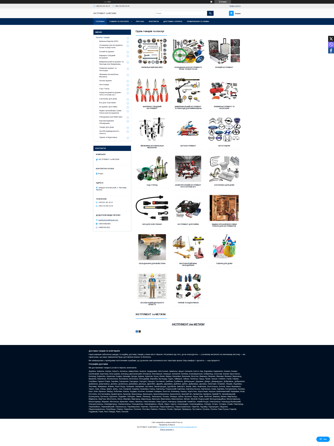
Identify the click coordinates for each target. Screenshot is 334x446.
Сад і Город (152, 185)
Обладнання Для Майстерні (152, 263)
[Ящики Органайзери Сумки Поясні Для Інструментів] (224, 208)
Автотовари (224, 146)
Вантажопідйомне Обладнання (188, 264)
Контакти (154, 21)
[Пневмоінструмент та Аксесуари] (224, 90)
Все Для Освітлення (152, 224)
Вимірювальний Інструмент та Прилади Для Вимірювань (188, 107)
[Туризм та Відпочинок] (188, 286)
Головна (100, 21)
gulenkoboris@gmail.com (108, 220)
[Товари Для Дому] (224, 247)
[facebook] (137, 332)
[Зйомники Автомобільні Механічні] (152, 130)
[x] (140, 332)
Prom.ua (179, 422)
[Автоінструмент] (188, 130)
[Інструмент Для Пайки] (188, 208)
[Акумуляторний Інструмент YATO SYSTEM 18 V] (188, 169)
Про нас (140, 21)
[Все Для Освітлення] (152, 208)
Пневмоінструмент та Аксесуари (224, 107)
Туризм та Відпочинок (188, 303)
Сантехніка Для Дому (224, 185)
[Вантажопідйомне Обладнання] (188, 247)
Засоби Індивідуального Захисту (152, 304)
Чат (325, 439)
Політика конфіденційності (187, 427)
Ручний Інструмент (224, 67)
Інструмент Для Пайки (188, 224)
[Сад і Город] (152, 169)
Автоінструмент (188, 146)
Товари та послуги (119, 21)
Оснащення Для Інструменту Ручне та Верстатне (188, 68)
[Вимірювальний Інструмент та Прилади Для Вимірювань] (188, 90)
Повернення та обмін (198, 21)
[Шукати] (210, 13)
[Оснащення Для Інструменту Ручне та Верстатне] (188, 51)
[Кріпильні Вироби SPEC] (152, 51)
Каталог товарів (103, 37)
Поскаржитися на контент (166, 427)
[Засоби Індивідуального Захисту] (152, 286)
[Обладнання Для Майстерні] (152, 247)
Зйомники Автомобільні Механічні (152, 147)
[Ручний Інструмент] (224, 51)
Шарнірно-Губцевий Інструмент (152, 107)
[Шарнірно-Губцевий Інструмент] (152, 90)
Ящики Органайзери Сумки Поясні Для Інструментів (224, 225)
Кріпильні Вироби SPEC (152, 67)
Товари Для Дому (224, 263)
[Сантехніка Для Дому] (224, 169)
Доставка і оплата (172, 21)
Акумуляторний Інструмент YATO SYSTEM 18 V (188, 186)
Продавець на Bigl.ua (167, 425)
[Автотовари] (224, 130)
